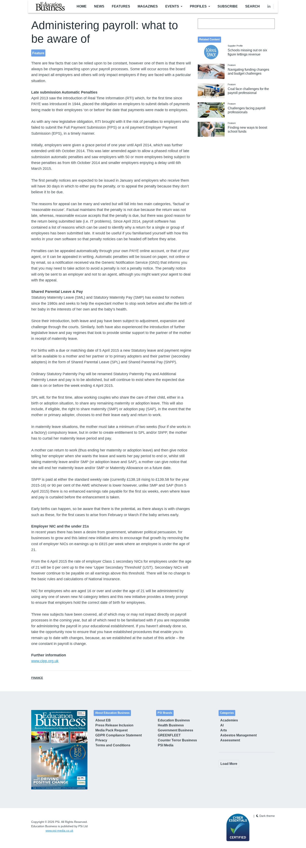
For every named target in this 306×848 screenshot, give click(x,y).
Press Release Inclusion (114, 725)
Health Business (171, 725)
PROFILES (198, 6)
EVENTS (172, 6)
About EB (103, 720)
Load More (228, 763)
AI (222, 725)
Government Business (175, 730)
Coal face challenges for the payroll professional (248, 91)
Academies (229, 720)
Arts (223, 730)
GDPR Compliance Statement (118, 735)
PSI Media (165, 745)
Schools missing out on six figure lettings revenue (247, 52)
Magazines (148, 6)
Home (82, 6)
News (99, 6)
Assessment (230, 740)
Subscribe (228, 6)
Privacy (101, 740)
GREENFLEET (169, 735)
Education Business (174, 720)
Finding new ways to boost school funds (247, 129)
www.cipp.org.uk (44, 661)
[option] (59, 749)
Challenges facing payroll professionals (246, 110)
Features (121, 6)
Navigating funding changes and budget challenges (248, 71)
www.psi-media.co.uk (59, 830)
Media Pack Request (111, 730)
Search (252, 6)
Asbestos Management (238, 735)
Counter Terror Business (177, 740)
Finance (37, 678)
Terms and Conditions (112, 745)
